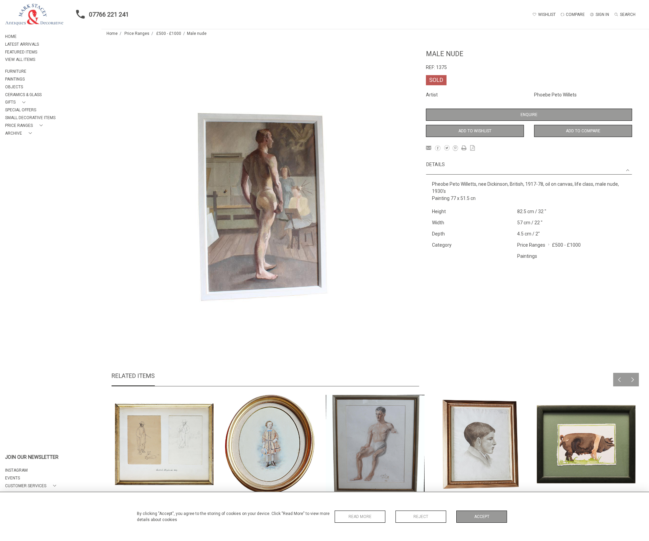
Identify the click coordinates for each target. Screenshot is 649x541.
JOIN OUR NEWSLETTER (31, 457)
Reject (420, 516)
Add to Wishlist (474, 131)
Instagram (16, 470)
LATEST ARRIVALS (22, 44)
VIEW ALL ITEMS (20, 59)
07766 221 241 (109, 14)
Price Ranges (136, 33)
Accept (481, 516)
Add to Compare (583, 131)
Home (112, 33)
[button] (16, 102)
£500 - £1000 (168, 33)
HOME (11, 36)
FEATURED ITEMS (21, 52)
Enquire (529, 114)
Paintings (527, 256)
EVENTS (12, 478)
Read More (359, 516)
